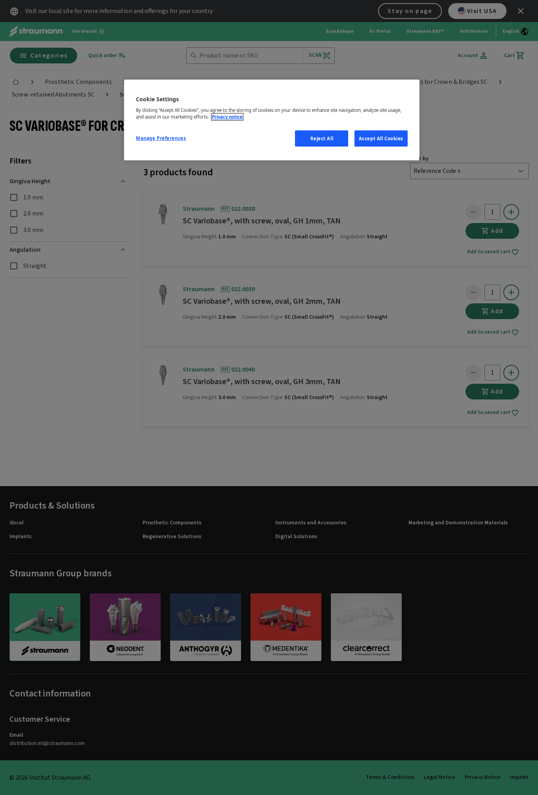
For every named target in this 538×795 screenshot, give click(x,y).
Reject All (322, 138)
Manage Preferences (161, 138)
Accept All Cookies (381, 138)
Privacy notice (227, 117)
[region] (271, 120)
